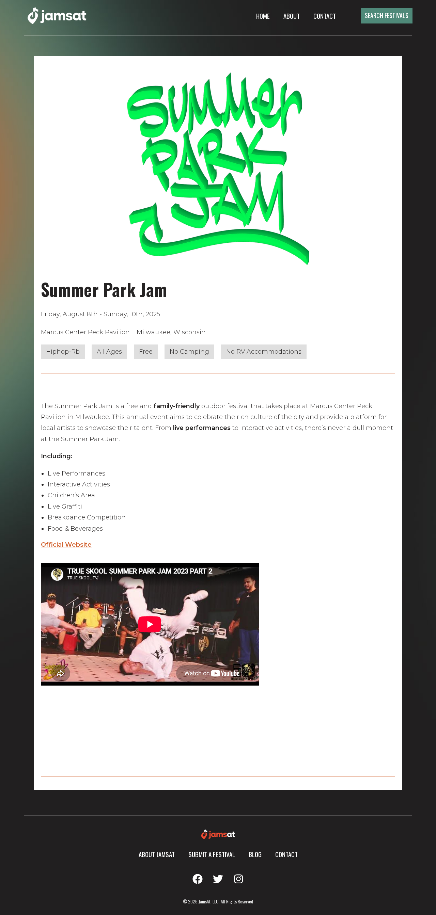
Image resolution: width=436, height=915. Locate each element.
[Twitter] (218, 879)
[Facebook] (197, 879)
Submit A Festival (211, 854)
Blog (255, 854)
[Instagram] (238, 879)
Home (263, 15)
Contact (324, 15)
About (291, 15)
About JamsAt (157, 854)
